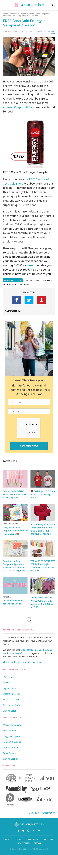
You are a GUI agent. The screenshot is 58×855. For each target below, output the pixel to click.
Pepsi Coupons (10, 753)
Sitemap (37, 843)
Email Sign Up (33, 839)
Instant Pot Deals (11, 693)
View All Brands (10, 758)
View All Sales (9, 710)
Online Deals (24, 284)
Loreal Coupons (10, 747)
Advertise (37, 662)
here (30, 265)
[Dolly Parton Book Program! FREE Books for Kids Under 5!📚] (15, 512)
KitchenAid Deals (11, 699)
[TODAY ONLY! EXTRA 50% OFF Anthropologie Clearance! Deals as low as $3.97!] (42, 548)
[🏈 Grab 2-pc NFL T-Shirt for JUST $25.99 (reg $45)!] (42, 479)
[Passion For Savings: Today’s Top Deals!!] (15, 585)
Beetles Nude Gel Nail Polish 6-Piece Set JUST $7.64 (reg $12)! (14, 494)
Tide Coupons (9, 730)
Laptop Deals (9, 688)
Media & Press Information (42, 812)
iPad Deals (8, 677)
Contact (19, 839)
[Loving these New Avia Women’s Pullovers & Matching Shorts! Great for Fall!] (42, 585)
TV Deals (7, 682)
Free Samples (42, 13)
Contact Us (25, 662)
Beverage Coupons (32, 280)
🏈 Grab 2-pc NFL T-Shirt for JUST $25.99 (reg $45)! (42, 494)
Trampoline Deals (11, 705)
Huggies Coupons (11, 736)
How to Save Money (12, 524)
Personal (7, 597)
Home (5, 13)
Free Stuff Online (27, 13)
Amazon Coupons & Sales (19, 107)
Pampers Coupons (12, 741)
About (8, 839)
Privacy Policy (23, 843)
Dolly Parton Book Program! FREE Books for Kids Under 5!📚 (15, 530)
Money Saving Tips (16, 653)
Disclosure (48, 839)
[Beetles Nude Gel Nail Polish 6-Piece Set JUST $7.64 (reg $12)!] (15, 479)
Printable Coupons (43, 649)
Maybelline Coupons (12, 724)
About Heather (10, 662)
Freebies (14, 13)
